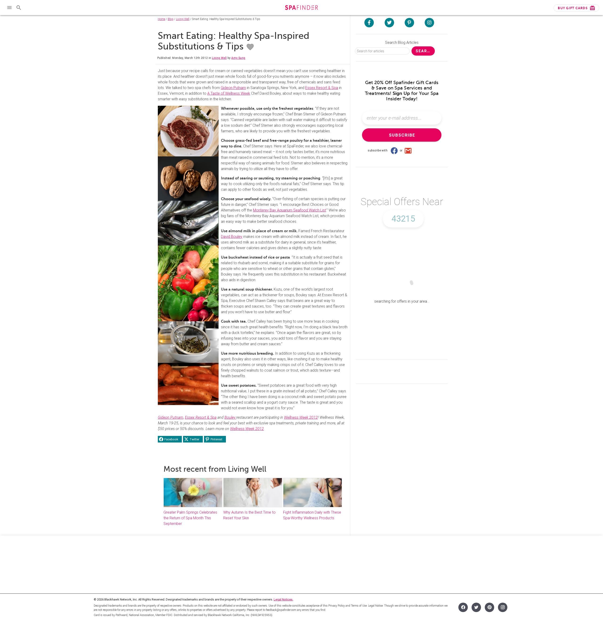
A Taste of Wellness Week (228, 93)
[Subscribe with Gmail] (408, 150)
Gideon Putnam (233, 87)
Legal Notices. (283, 599)
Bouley (230, 417)
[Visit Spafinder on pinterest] (409, 22)
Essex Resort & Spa (321, 87)
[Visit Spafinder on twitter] (389, 22)
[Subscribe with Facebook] (394, 150)
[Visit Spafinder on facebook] (369, 22)
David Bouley (231, 236)
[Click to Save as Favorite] (250, 47)
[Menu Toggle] (9, 7)
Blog (170, 19)
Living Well (182, 19)
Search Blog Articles (402, 42)
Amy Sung (238, 58)
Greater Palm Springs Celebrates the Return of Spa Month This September (190, 518)
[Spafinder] (301, 8)
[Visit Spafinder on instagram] (429, 22)
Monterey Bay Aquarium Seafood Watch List (289, 210)
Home (161, 19)
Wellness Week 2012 (301, 417)
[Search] (18, 7)
